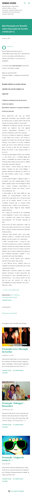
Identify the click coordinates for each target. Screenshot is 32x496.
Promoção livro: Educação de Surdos (15, 350)
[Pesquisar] (25, 3)
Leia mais (5, 373)
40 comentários (18, 370)
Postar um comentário (9, 313)
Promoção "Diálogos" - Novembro (13, 404)
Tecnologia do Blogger (17, 491)
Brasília (16, 295)
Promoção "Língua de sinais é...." (13, 459)
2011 (12, 295)
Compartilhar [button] (6, 300)
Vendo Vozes (9, 3)
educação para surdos (9, 297)
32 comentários (18, 479)
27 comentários (18, 424)
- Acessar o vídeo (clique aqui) (10, 290)
